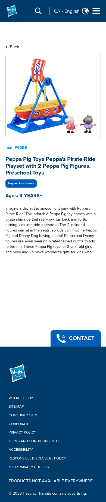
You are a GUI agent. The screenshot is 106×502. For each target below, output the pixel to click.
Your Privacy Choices (29, 467)
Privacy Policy (22, 432)
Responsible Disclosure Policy (37, 458)
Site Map (16, 406)
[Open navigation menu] (96, 10)
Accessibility (21, 449)
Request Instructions (21, 183)
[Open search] (38, 11)
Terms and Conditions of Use (36, 441)
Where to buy (21, 398)
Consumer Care (23, 415)
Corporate (19, 424)
